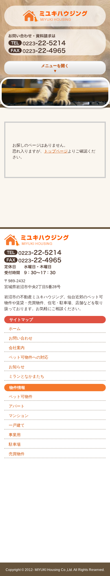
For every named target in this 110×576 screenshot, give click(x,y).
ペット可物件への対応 (28, 357)
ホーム (15, 328)
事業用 (15, 434)
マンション (18, 415)
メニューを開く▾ (55, 68)
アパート (17, 406)
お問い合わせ (20, 338)
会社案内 (17, 347)
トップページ (56, 151)
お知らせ (17, 367)
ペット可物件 (20, 396)
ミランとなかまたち (26, 376)
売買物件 (17, 454)
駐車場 (15, 444)
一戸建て (17, 425)
